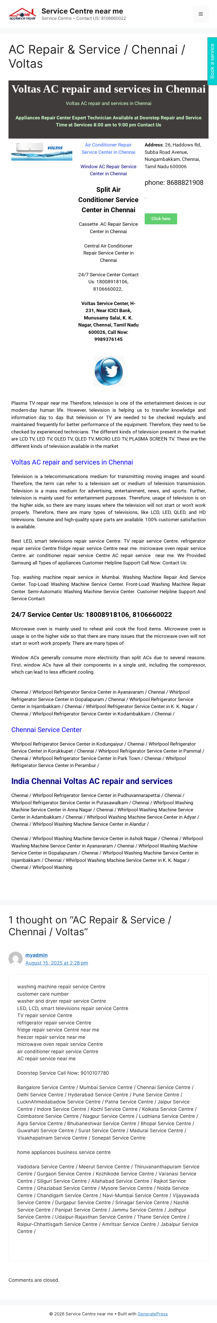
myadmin (36, 955)
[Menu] (201, 14)
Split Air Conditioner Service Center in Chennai (108, 200)
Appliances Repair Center (43, 118)
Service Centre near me (82, 11)
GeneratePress (153, 1314)
